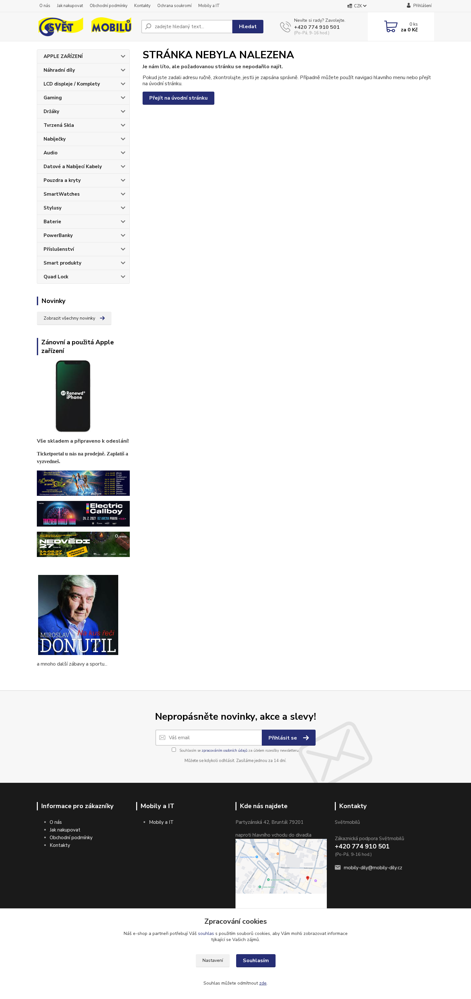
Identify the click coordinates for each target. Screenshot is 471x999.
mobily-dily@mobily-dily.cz (373, 867)
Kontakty (142, 6)
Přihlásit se (283, 737)
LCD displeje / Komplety (72, 84)
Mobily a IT (209, 6)
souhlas (206, 933)
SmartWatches (62, 194)
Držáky (51, 111)
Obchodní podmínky (109, 6)
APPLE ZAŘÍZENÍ (63, 56)
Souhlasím (256, 960)
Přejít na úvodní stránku (178, 98)
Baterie (52, 221)
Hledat (248, 26)
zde (263, 983)
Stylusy (53, 208)
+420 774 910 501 (317, 27)
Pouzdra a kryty (62, 180)
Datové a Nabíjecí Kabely (73, 166)
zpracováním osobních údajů (224, 750)
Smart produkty (62, 263)
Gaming (53, 97)
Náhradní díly (59, 70)
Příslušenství (59, 249)
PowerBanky (58, 235)
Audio (50, 153)
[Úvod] (86, 26)
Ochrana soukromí (174, 6)
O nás (44, 6)
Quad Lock (56, 277)
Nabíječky (55, 139)
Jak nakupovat (70, 6)
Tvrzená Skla (59, 125)
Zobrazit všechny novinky (69, 318)
